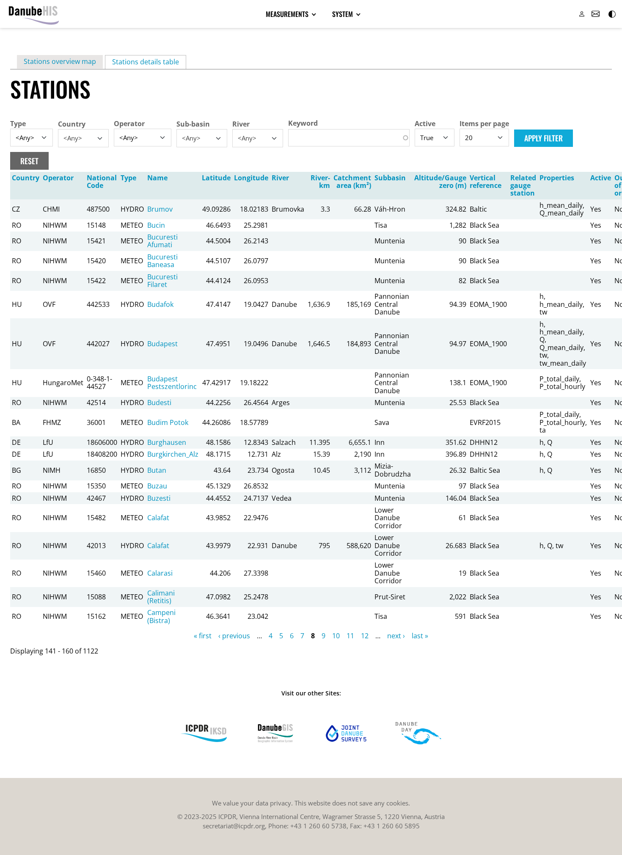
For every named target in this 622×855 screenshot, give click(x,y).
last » (420, 635)
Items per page (484, 123)
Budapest (162, 343)
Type (18, 123)
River (241, 124)
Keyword (303, 123)
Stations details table (149, 61)
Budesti (159, 402)
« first (203, 635)
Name (157, 177)
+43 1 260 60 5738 (318, 826)
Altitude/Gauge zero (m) (440, 181)
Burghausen (166, 442)
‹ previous (234, 635)
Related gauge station (523, 185)
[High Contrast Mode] (611, 13)
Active (425, 123)
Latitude (216, 177)
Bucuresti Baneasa (162, 260)
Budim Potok (167, 422)
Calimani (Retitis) (161, 596)
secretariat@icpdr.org (234, 826)
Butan (156, 470)
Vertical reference (485, 181)
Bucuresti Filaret (162, 280)
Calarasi (160, 573)
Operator (129, 123)
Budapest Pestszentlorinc (172, 382)
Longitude (251, 177)
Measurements (288, 14)
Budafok (160, 304)
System (343, 14)
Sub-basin (193, 124)
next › (396, 635)
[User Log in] (581, 13)
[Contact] (595, 13)
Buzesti (159, 498)
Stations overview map (60, 61)
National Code (102, 181)
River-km (320, 181)
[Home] (34, 14)
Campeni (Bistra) (161, 616)
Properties (556, 177)
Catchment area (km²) (352, 181)
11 (350, 635)
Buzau (157, 486)
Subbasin (390, 177)
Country (71, 124)
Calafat (158, 517)
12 (365, 635)
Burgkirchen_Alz (172, 454)
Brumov (160, 209)
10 (336, 635)
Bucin (156, 225)
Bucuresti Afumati (162, 240)
